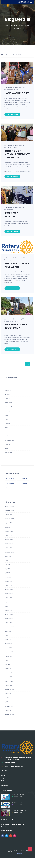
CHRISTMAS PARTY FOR (19, 810)
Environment (8, 407)
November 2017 (9, 619)
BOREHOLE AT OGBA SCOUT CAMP (15, 326)
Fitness (6, 415)
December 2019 (9, 539)
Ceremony (8, 382)
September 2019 (9, 552)
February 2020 (9, 531)
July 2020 (7, 527)
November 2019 (9, 544)
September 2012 (9, 714)
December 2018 (9, 589)
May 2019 (7, 569)
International (8, 432)
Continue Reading (12, 114)
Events (3, 780)
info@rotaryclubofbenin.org (24, 2)
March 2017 (8, 639)
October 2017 (8, 623)
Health (16, 89)
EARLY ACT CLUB (17, 802)
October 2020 (8, 514)
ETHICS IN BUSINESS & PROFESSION (17, 265)
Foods (6, 419)
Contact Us (4, 785)
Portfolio (3, 783)
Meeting (7, 436)
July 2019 (7, 560)
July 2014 (7, 698)
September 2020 (9, 519)
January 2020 (8, 535)
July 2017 (7, 635)
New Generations (9, 440)
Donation (7, 394)
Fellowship (7, 411)
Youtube (24, 488)
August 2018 (8, 602)
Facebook (11, 478)
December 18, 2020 (18, 804)
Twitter (24, 478)
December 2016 (9, 652)
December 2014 (9, 681)
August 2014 (8, 693)
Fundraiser (7, 423)
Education (7, 398)
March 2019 (8, 577)
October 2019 (8, 548)
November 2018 (9, 594)
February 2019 (8, 581)
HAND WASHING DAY (16, 93)
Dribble (11, 483)
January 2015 (8, 677)
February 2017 (8, 644)
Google (24, 483)
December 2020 (9, 506)
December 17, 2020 (18, 812)
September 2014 (9, 689)
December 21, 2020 (18, 796)
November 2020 (9, 510)
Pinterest (11, 488)
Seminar (7, 448)
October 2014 (8, 685)
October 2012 (8, 710)
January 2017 (8, 648)
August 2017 (8, 631)
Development (10, 260)
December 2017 (9, 614)
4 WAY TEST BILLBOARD (11, 215)
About (3, 775)
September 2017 (9, 627)
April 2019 (7, 573)
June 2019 (7, 564)
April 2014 (7, 702)
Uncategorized (9, 457)
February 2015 (8, 673)
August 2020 (8, 523)
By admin (9, 87)
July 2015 (7, 660)
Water (16, 321)
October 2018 (8, 598)
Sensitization (8, 452)
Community (9, 89)
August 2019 (8, 556)
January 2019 (8, 585)
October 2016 (8, 656)
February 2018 (8, 610)
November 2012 (9, 706)
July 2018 (7, 606)
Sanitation (7, 444)
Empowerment (9, 402)
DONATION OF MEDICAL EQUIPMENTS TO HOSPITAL (17, 154)
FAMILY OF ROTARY (18, 794)
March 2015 (8, 668)
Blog (2, 778)
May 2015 (7, 664)
